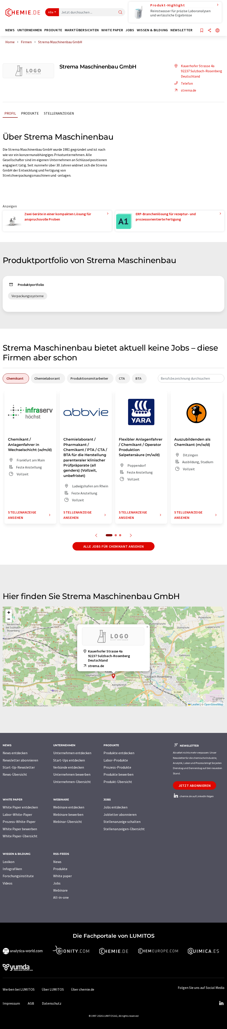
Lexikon (8, 861)
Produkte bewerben (118, 774)
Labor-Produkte (116, 760)
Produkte (30, 113)
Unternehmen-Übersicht (72, 781)
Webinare (60, 890)
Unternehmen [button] (29, 30)
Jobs (57, 883)
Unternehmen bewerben (71, 774)
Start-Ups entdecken (69, 760)
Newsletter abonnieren (20, 760)
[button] (113, 676)
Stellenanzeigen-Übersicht (124, 829)
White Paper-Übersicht (20, 836)
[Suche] (120, 12)
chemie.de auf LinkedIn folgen (196, 796)
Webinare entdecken (68, 807)
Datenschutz (51, 1003)
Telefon (187, 83)
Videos (7, 883)
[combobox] (191, 378)
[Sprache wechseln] (217, 30)
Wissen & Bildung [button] (152, 30)
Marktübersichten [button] (82, 30)
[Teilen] (209, 30)
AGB (31, 1003)
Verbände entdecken (68, 767)
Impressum (11, 1003)
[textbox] (191, 378)
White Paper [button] (112, 30)
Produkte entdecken (119, 753)
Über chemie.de (82, 989)
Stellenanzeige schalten (122, 821)
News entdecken (15, 753)
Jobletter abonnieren (120, 814)
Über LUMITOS (53, 989)
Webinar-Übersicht (67, 821)
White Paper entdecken (20, 807)
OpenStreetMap (213, 704)
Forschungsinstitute (18, 876)
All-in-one (61, 897)
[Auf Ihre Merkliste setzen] (202, 30)
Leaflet (195, 704)
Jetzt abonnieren (194, 785)
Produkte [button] (53, 30)
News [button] (10, 30)
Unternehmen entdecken (72, 753)
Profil (10, 113)
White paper (62, 876)
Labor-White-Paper (17, 814)
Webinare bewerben (68, 814)
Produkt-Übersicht (118, 781)
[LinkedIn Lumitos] (221, 1003)
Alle (50, 12)
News (57, 861)
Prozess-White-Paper (19, 821)
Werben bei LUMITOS (19, 989)
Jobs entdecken (115, 807)
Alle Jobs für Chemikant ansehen (113, 546)
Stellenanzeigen (59, 113)
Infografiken (12, 869)
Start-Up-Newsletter (19, 767)
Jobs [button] (129, 30)
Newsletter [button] (181, 30)
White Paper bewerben (20, 829)
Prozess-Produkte (117, 767)
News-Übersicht (15, 774)
